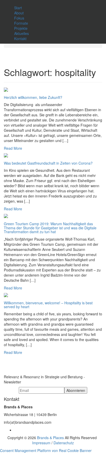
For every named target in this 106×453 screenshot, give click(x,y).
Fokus (19, 18)
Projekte (21, 28)
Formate (21, 23)
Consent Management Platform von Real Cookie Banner (46, 450)
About (19, 12)
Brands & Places (50, 437)
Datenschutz (64, 442)
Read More (13, 148)
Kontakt (20, 38)
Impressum (41, 442)
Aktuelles (21, 33)
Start (18, 7)
